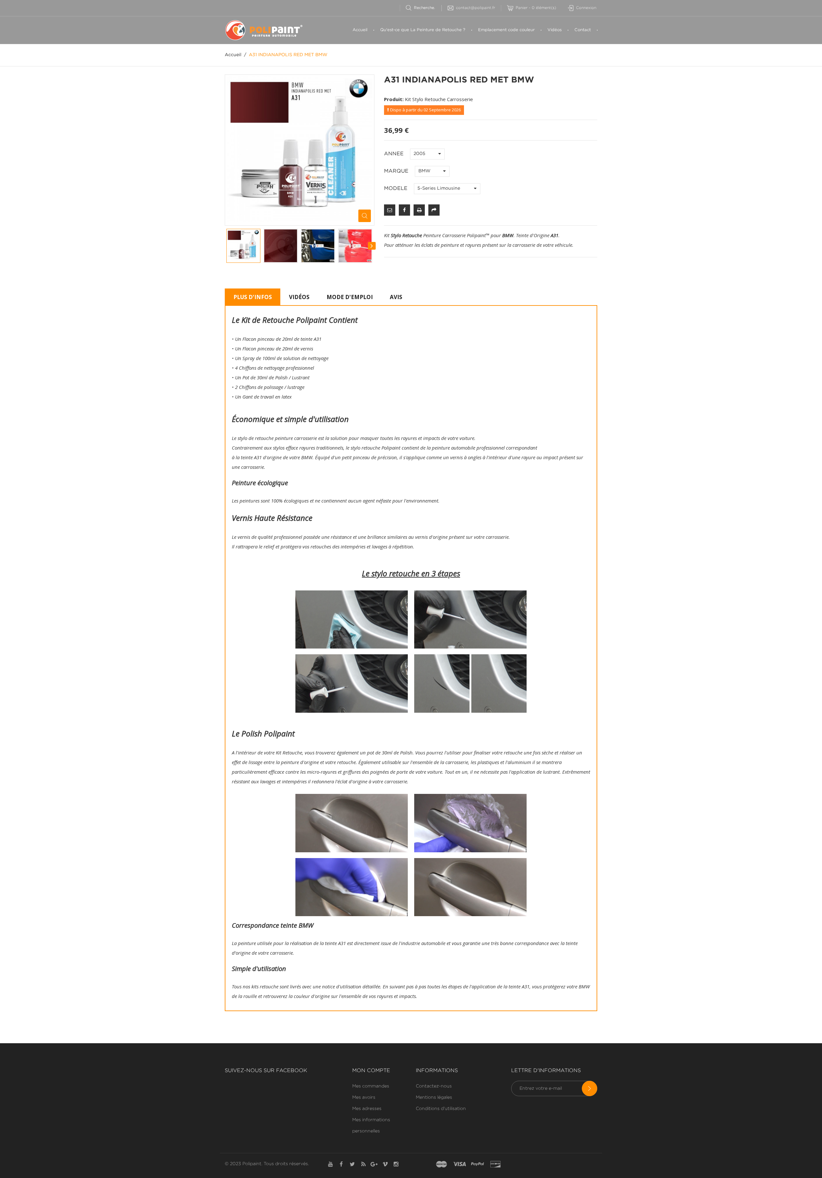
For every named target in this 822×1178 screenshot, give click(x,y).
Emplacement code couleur (506, 30)
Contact (582, 30)
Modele (396, 188)
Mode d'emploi (350, 297)
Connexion (586, 8)
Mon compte (371, 1070)
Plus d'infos (252, 297)
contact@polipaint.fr (475, 8)
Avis (396, 297)
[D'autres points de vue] (227, 246)
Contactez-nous (434, 1086)
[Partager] (434, 210)
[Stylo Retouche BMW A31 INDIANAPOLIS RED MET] (243, 246)
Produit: (394, 99)
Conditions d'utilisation (441, 1109)
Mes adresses (366, 1109)
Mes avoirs (363, 1097)
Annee (394, 153)
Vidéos (554, 30)
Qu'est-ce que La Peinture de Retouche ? (422, 30)
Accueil (360, 30)
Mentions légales (434, 1097)
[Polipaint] (268, 30)
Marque (397, 171)
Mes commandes (370, 1086)
